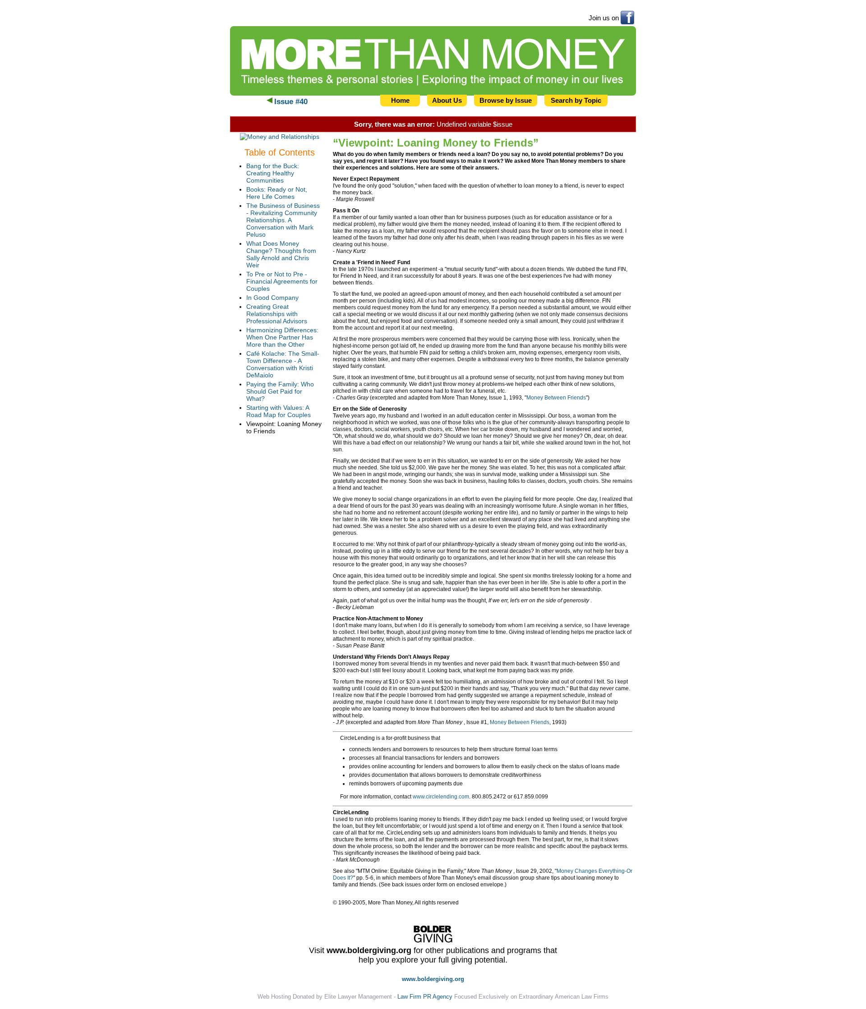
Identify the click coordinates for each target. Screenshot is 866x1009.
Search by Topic (576, 100)
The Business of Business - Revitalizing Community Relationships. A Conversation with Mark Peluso (283, 220)
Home (400, 100)
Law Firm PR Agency (424, 996)
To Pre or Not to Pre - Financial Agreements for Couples (282, 281)
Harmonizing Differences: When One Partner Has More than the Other (282, 337)
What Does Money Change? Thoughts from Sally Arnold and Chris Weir (281, 254)
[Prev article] (269, 101)
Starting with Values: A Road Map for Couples (278, 411)
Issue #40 (291, 101)
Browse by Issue (505, 100)
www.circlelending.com (441, 796)
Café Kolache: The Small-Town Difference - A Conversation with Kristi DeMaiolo (282, 364)
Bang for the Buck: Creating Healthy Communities (272, 173)
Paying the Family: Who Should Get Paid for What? (280, 391)
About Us (447, 100)
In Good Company (272, 297)
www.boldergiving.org (369, 950)
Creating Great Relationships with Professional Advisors (276, 314)
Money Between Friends (556, 397)
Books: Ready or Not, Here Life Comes (276, 193)
